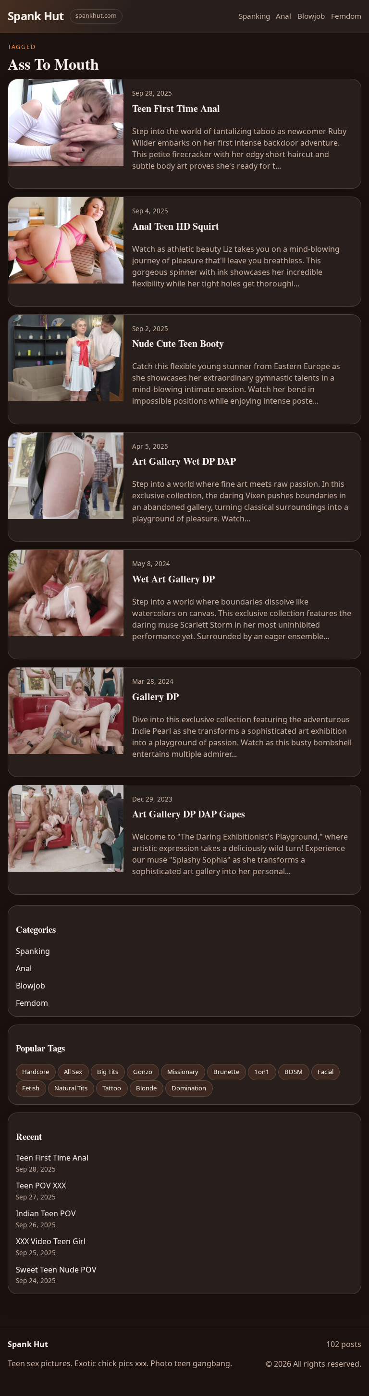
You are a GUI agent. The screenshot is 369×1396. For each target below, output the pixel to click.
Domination (189, 1088)
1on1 (262, 1071)
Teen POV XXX (41, 1185)
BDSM (293, 1071)
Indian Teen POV (46, 1213)
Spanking (254, 16)
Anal (283, 16)
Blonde (146, 1088)
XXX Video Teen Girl (51, 1241)
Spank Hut (36, 16)
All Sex (73, 1071)
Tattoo (111, 1088)
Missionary (182, 1071)
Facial (325, 1071)
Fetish (30, 1088)
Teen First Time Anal (52, 1157)
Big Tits (107, 1071)
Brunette (226, 1071)
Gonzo (142, 1071)
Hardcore (35, 1071)
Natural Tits (70, 1088)
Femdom (346, 16)
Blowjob (311, 16)
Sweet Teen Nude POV (56, 1269)
